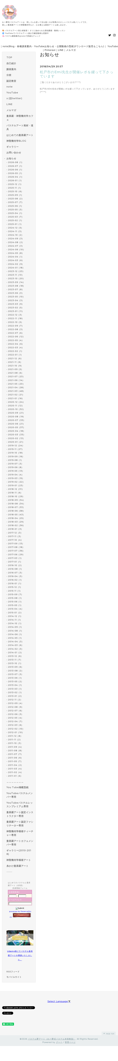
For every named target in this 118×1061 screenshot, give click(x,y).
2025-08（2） (16, 198)
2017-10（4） (15, 540)
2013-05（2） (15, 681)
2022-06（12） (16, 336)
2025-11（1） (15, 188)
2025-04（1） (15, 213)
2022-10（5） (15, 322)
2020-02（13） (16, 438)
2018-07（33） (16, 507)
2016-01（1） (15, 583)
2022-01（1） (15, 354)
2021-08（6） (15, 373)
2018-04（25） (16, 518)
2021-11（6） (15, 362)
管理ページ (70, 1042)
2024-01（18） (16, 267)
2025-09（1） (15, 195)
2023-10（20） (16, 278)
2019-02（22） (16, 482)
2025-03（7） (16, 216)
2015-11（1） (15, 591)
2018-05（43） (16, 514)
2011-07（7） (15, 754)
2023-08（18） (16, 286)
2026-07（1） (15, 166)
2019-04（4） (16, 474)
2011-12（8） (15, 736)
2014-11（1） (15, 619)
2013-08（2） (15, 670)
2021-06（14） (16, 380)
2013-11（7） (15, 659)
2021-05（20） (16, 384)
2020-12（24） (16, 402)
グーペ (59, 1042)
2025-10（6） (15, 191)
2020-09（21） (16, 413)
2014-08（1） (15, 630)
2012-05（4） (15, 718)
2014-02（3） (15, 649)
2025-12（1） (15, 184)
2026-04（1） (15, 177)
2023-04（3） (16, 300)
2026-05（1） (15, 173)
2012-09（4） (15, 703)
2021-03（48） (16, 391)
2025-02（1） (15, 220)
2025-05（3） (15, 209)
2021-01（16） (16, 398)
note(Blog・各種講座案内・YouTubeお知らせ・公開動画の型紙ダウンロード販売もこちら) (53, 46)
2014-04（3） (16, 641)
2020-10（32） (16, 409)
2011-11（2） (15, 739)
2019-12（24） (16, 445)
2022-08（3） (16, 329)
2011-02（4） (15, 772)
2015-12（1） (15, 587)
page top (110, 1034)
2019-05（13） (16, 471)
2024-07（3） (16, 246)
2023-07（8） (16, 289)
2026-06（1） (15, 169)
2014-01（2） (15, 652)
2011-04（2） (15, 765)
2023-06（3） (16, 293)
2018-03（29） (16, 521)
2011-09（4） (15, 747)
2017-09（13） (16, 543)
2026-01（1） (15, 180)
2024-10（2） (15, 235)
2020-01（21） (16, 442)
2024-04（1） (16, 256)
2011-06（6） (15, 757)
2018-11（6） (15, 492)
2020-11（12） (16, 405)
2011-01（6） (15, 776)
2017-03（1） (15, 558)
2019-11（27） (16, 449)
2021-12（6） (15, 358)
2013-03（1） (15, 689)
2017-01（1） (15, 561)
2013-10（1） (15, 663)
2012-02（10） (16, 728)
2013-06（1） (15, 678)
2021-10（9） (15, 365)
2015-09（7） (15, 594)
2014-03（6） (15, 645)
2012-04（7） (15, 721)
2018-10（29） (16, 496)
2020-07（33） (16, 420)
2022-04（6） (16, 344)
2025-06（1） (15, 206)
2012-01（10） (16, 732)
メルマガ (71, 50)
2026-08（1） (15, 162)
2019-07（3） (15, 463)
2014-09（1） (15, 627)
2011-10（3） (15, 743)
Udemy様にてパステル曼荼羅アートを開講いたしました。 (20, 955)
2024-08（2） (16, 242)
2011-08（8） (15, 750)
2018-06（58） (16, 511)
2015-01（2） (15, 612)
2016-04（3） (15, 576)
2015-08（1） (15, 598)
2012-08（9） (15, 707)
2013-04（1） (15, 685)
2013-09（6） (15, 667)
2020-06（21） (16, 423)
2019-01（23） (16, 485)
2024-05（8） (16, 253)
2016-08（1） (15, 569)
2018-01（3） (15, 529)
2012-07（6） (15, 710)
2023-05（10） (16, 296)
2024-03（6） (16, 260)
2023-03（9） (16, 304)
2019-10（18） (16, 452)
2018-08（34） (16, 503)
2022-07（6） (16, 333)
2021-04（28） (16, 387)
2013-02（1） (15, 692)
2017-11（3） (15, 536)
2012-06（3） (15, 714)
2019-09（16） (16, 456)
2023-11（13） (16, 275)
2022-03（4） (16, 347)
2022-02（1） (15, 351)
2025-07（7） (16, 202)
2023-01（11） (16, 311)
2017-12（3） (15, 532)
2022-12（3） (15, 315)
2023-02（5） (16, 307)
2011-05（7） (15, 761)
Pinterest (50, 50)
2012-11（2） (15, 699)
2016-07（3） (15, 572)
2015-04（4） (15, 609)
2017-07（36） (16, 550)
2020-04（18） (16, 431)
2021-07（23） (16, 376)
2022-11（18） (16, 318)
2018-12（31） (16, 489)
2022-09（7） (16, 325)
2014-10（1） (15, 623)
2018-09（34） (16, 500)
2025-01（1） (15, 224)
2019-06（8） (15, 467)
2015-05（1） (15, 605)
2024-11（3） (15, 231)
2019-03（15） (16, 478)
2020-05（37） (16, 427)
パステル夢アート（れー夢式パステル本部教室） (51, 1039)
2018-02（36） (16, 525)
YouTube (112, 46)
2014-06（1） (15, 634)
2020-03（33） (16, 434)
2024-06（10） (16, 249)
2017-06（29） (16, 554)
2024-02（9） (16, 264)
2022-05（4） (16, 340)
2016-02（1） (15, 580)
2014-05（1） (15, 638)
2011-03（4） (15, 768)
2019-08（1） (15, 460)
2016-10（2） (15, 565)
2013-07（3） (15, 674)
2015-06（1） (15, 601)
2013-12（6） (15, 656)
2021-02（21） (16, 394)
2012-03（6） (15, 725)
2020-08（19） (16, 416)
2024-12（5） (15, 227)
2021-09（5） (15, 369)
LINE (61, 50)
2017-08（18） (16, 547)
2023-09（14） (16, 282)
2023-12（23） (16, 271)
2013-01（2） (15, 696)
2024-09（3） (16, 238)
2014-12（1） (15, 616)
